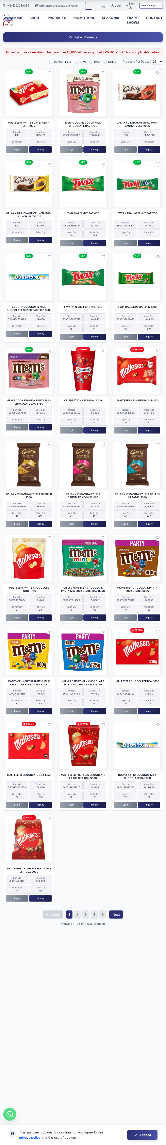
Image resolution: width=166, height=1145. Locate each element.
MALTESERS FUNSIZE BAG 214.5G (137, 400)
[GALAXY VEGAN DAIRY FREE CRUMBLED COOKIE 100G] (83, 465)
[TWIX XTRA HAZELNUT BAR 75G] (137, 184)
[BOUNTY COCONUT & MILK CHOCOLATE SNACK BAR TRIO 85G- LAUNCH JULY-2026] (29, 277)
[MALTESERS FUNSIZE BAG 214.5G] (137, 371)
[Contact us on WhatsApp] (9, 1114)
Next (116, 914)
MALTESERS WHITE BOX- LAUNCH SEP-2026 (29, 124)
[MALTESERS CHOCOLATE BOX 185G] (29, 745)
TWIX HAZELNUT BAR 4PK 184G (83, 306)
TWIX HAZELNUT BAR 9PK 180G (137, 306)
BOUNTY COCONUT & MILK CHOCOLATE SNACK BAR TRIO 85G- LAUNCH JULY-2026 (29, 310)
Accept (145, 1135)
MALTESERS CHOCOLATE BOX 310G (137, 681)
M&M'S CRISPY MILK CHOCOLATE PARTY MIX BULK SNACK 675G (83, 683)
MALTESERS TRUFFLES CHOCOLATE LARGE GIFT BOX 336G (83, 776)
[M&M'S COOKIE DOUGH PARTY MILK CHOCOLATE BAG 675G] (29, 371)
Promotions (84, 18)
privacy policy (29, 1137)
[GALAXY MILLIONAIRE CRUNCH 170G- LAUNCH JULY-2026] (29, 184)
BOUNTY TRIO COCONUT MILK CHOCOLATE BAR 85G (137, 776)
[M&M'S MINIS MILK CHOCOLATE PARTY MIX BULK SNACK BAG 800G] (83, 558)
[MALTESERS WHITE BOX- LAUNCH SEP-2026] (29, 93)
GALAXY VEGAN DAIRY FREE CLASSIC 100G (29, 496)
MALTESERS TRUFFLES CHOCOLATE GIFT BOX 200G (29, 870)
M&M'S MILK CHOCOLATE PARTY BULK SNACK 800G (137, 589)
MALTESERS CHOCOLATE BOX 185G (29, 774)
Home (18, 18)
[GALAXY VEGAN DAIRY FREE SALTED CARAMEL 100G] (137, 465)
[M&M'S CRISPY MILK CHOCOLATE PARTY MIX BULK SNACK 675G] (83, 652)
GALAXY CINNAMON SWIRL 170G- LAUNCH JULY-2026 (137, 124)
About (35, 18)
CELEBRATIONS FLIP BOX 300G (83, 400)
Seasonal (111, 18)
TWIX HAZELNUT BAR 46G (83, 213)
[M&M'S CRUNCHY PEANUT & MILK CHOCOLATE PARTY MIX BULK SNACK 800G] (29, 652)
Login (118, 5)
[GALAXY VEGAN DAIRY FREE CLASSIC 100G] (29, 465)
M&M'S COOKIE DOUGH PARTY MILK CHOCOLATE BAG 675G (28, 402)
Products (57, 18)
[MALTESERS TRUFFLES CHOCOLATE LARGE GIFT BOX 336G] (83, 745)
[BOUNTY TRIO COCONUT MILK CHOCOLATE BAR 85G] (137, 745)
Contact (154, 18)
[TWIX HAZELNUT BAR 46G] (83, 184)
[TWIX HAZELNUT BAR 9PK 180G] (137, 277)
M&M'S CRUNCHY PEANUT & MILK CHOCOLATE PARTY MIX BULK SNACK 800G (29, 684)
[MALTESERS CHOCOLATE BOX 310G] (137, 652)
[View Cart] (103, 5)
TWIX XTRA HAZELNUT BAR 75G (137, 213)
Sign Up (132, 5)
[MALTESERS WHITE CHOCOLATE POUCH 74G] (29, 558)
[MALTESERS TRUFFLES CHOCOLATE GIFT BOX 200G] (29, 839)
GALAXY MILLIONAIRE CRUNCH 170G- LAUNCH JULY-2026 (29, 215)
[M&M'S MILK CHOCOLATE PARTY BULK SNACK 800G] (137, 558)
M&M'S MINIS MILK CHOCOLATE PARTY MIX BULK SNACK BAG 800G (83, 589)
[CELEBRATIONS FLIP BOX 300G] (83, 371)
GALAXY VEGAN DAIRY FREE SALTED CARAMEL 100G (137, 496)
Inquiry (40, 149)
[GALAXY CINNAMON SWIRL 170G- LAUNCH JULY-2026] (137, 93)
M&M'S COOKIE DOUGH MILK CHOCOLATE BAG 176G (83, 124)
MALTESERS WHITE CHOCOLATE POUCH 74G (29, 589)
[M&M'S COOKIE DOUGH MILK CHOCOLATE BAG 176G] (83, 93)
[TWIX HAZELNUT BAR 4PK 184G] (83, 277)
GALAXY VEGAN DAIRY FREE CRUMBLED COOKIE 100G (83, 496)
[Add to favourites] (49, 72)
